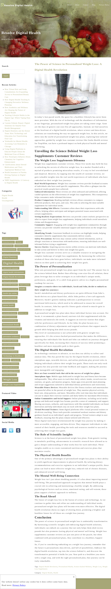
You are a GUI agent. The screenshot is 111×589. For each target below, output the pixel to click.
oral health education (9, 313)
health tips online (10, 293)
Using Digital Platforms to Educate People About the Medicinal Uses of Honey (15, 151)
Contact (85, 5)
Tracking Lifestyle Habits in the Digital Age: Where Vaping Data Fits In (17, 117)
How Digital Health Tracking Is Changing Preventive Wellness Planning (17, 102)
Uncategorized (7, 201)
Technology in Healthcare (13, 356)
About (77, 5)
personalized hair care (10, 320)
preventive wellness (11, 337)
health (22, 289)
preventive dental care (10, 332)
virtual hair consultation (10, 363)
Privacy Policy (104, 5)
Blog (93, 5)
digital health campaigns (10, 268)
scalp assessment (8, 348)
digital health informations (13, 272)
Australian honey (8, 242)
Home (69, 5)
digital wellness (24, 284)
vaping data (15, 360)
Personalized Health (66, 566)
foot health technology (10, 289)
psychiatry (25, 336)
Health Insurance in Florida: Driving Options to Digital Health (16, 175)
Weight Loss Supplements (13, 385)
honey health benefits (9, 297)
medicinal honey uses (9, 301)
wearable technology (9, 374)
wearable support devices (10, 371)
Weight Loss (97, 566)
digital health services (9, 281)
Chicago (19, 242)
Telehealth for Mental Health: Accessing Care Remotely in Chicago (16, 143)
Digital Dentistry (9, 257)
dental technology (23, 249)
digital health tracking (10, 284)
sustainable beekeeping (10, 351)
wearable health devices (10, 367)
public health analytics (10, 340)
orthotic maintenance (9, 316)
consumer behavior (21, 245)
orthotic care (23, 313)
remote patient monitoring (11, 344)
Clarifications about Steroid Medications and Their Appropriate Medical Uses (15, 167)
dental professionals (9, 249)
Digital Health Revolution (48, 566)
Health (55, 573)
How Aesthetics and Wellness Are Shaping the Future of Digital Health (16, 110)
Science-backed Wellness (83, 566)
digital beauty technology (11, 253)
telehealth (6, 360)
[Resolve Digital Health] (17, 7)
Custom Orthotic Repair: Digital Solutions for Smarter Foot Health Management (17, 125)
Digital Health (47, 573)
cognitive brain (7, 245)
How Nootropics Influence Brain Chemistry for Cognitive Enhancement (17, 159)
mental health (8, 305)
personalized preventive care (12, 328)
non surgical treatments (10, 309)
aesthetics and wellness (10, 238)
